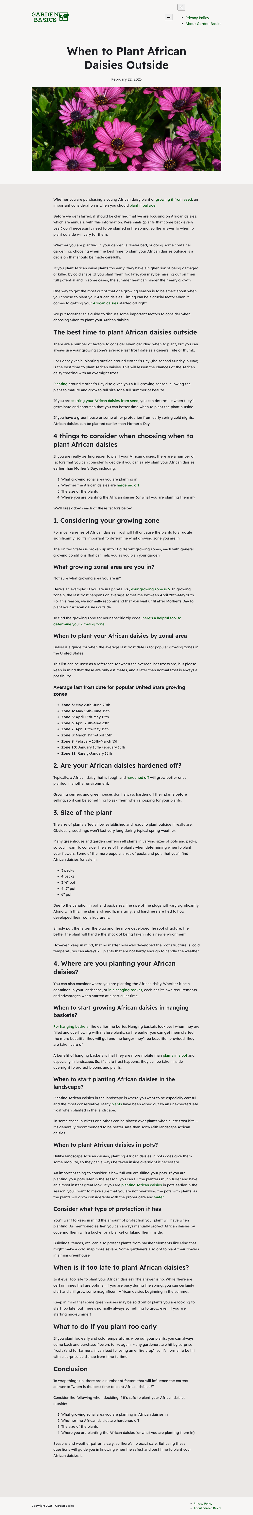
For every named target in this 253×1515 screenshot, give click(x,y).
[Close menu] (181, 7)
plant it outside (143, 205)
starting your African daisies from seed (104, 400)
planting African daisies (141, 1185)
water (158, 1197)
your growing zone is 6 (150, 589)
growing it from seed (174, 199)
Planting (60, 384)
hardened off (128, 485)
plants (116, 1104)
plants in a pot (175, 1055)
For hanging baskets (71, 1026)
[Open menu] (169, 17)
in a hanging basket (125, 990)
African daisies (105, 303)
